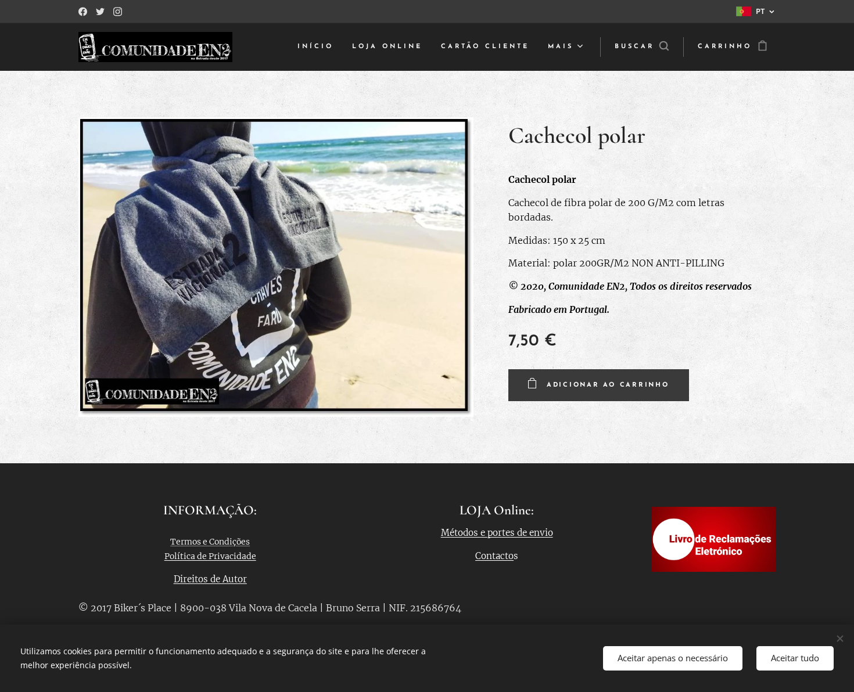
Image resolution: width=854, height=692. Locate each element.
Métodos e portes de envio (497, 532)
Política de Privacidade (210, 556)
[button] (641, 47)
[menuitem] (319, 47)
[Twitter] (100, 11)
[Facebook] (83, 11)
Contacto (494, 555)
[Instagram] (117, 11)
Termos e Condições (210, 541)
